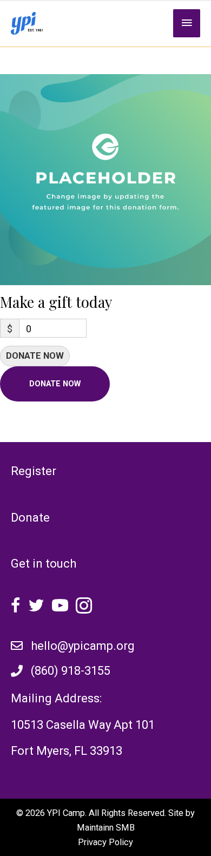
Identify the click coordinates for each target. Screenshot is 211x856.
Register (33, 471)
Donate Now (35, 356)
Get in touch (43, 563)
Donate (30, 517)
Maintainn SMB (106, 827)
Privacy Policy (105, 842)
